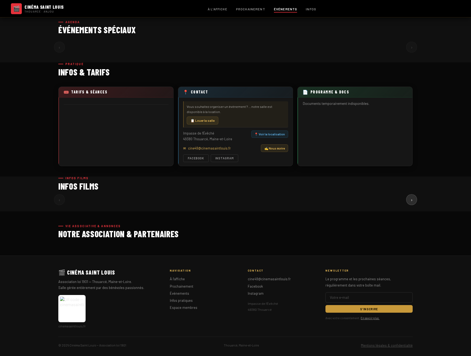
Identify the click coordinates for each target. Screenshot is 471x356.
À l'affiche (217, 9)
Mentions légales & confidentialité (387, 345)
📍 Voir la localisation (269, 134)
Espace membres (183, 307)
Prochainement (250, 9)
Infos (311, 9)
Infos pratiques (181, 300)
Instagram (224, 158)
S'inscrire (369, 309)
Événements (285, 9)
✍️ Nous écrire (274, 148)
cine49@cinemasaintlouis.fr (269, 279)
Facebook (196, 158)
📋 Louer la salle (203, 120)
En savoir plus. (370, 318)
